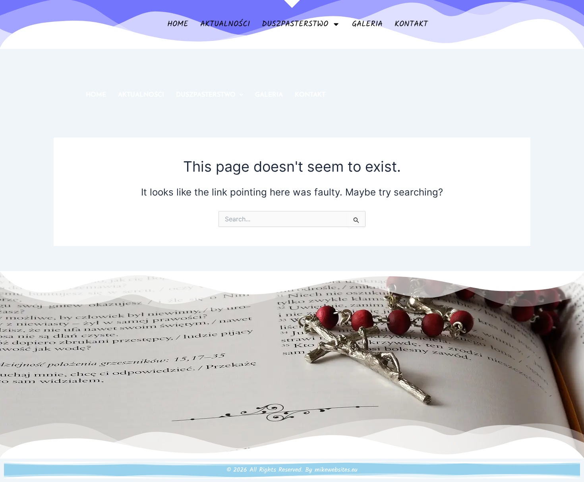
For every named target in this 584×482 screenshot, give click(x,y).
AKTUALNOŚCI (225, 24)
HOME (177, 24)
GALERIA (367, 24)
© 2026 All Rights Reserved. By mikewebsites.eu (292, 470)
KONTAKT (411, 24)
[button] (209, 95)
